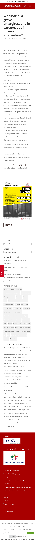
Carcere (25, 297)
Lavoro (10, 323)
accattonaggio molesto (16, 289)
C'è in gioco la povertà (9, 297)
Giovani (12, 319)
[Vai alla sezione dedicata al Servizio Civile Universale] (14, 465)
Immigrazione (26, 319)
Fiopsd (25, 316)
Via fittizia (6, 339)
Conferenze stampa (9, 304)
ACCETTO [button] (30, 533)
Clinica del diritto (12, 300)
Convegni (14, 38)
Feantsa (20, 316)
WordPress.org (9, 511)
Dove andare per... (8, 316)
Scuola (17, 331)
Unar (8, 335)
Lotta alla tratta (26, 323)
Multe (16, 327)
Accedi (6, 500)
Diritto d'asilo (26, 308)
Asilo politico (17, 293)
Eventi (19, 38)
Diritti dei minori (8, 308)
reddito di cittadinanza (25, 327)
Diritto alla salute (18, 308)
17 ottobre (6, 289)
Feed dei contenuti (10, 504)
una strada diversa (15, 335)
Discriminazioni (17, 312)
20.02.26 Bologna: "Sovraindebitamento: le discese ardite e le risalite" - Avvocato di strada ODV (17, 351)
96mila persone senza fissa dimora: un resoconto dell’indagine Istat (17, 423)
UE (5, 335)
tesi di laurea (7, 390)
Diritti (26, 304)
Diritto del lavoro (8, 312)
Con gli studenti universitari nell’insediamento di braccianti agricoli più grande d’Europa (17, 277)
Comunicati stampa (22, 300)
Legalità (15, 323)
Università (24, 335)
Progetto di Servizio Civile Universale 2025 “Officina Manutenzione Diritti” (15, 380)
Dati (22, 304)
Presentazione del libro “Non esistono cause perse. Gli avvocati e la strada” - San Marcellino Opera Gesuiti (17, 397)
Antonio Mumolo (8, 293)
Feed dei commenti (10, 508)
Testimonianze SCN (25, 331)
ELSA (16, 316)
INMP (5, 323)
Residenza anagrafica (9, 331)
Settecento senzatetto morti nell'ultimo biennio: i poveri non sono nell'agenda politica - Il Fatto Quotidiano (16, 416)
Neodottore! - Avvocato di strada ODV (15, 387)
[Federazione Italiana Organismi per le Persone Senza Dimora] (11, 443)
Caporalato (19, 297)
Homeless (18, 319)
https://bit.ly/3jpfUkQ (19, 165)
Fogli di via (6, 319)
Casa (5, 300)
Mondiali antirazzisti (9, 327)
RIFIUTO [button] (12, 536)
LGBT (20, 323)
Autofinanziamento (25, 293)
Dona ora (2, 270)
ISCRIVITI (8, 225)
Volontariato (13, 339)
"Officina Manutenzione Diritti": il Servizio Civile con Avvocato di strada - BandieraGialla (17, 373)
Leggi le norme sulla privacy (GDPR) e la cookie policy (17, 539)
